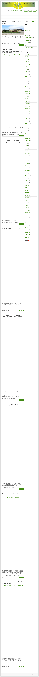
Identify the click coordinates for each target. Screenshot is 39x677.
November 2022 (27, 108)
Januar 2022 (27, 121)
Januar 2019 (27, 167)
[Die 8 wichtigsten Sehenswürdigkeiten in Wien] (13, 25)
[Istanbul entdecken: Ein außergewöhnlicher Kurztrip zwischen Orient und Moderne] (13, 54)
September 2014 (28, 215)
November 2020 (27, 138)
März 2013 (27, 237)
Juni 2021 (26, 128)
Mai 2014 (26, 222)
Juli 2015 (26, 200)
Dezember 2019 (27, 150)
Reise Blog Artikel (5, 134)
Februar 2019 (27, 165)
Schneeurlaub (27, 40)
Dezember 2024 (27, 76)
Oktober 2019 (27, 153)
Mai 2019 (26, 160)
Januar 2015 (27, 210)
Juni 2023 (26, 98)
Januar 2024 (27, 88)
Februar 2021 (27, 135)
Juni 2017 (26, 177)
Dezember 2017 (27, 175)
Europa (4, 399)
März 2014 (27, 225)
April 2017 (27, 180)
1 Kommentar (13, 399)
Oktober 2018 (27, 170)
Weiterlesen (21, 135)
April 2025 (27, 71)
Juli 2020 (26, 143)
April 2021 (27, 131)
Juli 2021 (26, 126)
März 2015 (27, 207)
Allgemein (26, 27)
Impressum (30, 13)
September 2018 (28, 172)
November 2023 (27, 91)
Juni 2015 (26, 202)
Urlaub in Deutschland (29, 45)
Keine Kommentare (17, 43)
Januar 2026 (27, 61)
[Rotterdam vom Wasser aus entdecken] (13, 230)
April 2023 (27, 101)
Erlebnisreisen (27, 30)
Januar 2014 (27, 229)
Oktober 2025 (27, 64)
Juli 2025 (26, 66)
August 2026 (27, 54)
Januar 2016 (27, 192)
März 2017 (27, 182)
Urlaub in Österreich (10, 43)
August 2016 (27, 187)
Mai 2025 (26, 69)
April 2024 (27, 84)
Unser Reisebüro (24, 13)
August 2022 (27, 113)
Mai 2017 (26, 178)
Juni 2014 (26, 220)
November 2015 (27, 195)
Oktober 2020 (27, 140)
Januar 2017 (27, 185)
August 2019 (27, 155)
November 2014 (27, 212)
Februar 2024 (27, 86)
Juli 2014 (26, 219)
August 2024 (27, 79)
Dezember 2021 (27, 123)
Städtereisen (5, 43)
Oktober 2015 (27, 197)
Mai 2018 (26, 173)
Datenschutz (35, 13)
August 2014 (27, 217)
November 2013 (27, 232)
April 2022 (27, 118)
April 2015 (27, 205)
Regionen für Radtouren (29, 37)
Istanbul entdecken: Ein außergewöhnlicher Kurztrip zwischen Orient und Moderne (12, 51)
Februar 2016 (27, 190)
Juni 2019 (26, 158)
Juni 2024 (26, 81)
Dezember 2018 (27, 168)
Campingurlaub (27, 28)
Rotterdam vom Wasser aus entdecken (12, 228)
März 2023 (27, 103)
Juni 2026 (26, 56)
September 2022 (28, 111)
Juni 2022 (26, 116)
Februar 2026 (27, 59)
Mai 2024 (26, 83)
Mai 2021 (26, 130)
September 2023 (28, 93)
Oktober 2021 (27, 125)
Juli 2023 (26, 96)
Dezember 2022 (27, 106)
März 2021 (27, 133)
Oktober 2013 (27, 234)
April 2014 (27, 224)
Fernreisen (26, 35)
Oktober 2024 (27, 78)
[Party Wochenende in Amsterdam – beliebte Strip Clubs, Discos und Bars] (13, 318)
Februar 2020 (27, 148)
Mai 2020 (26, 145)
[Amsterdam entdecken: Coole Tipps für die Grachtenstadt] (13, 585)
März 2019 (27, 163)
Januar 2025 (27, 74)
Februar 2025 (27, 73)
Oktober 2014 (27, 214)
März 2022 (27, 120)
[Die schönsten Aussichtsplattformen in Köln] (13, 497)
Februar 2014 (27, 227)
